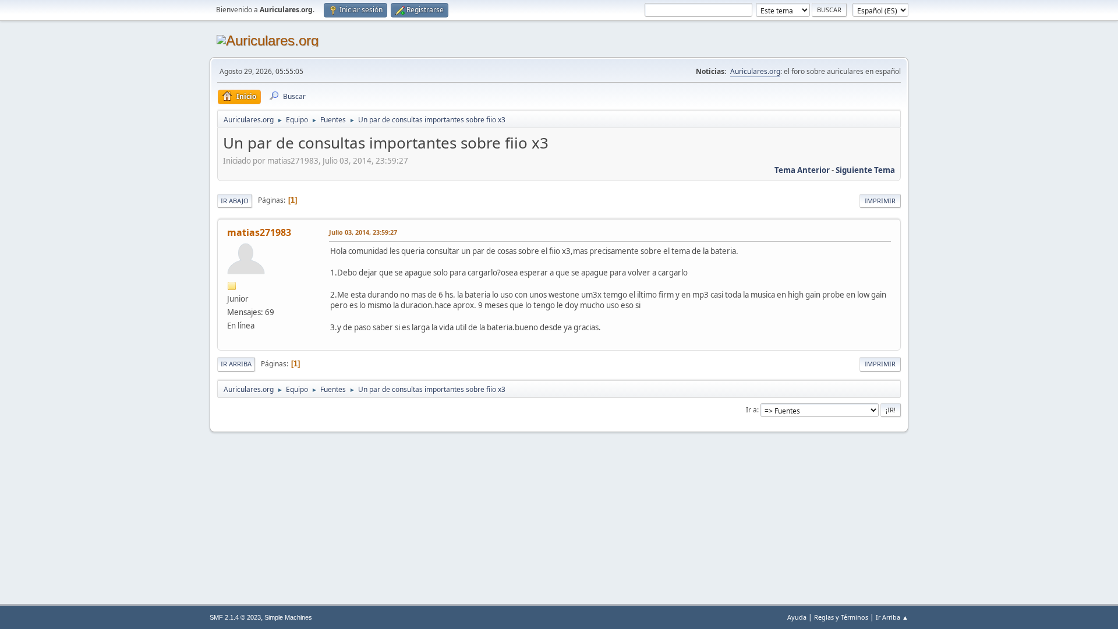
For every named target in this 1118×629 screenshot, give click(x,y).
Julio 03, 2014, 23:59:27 (363, 232)
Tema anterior (802, 170)
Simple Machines (288, 617)
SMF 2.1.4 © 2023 (235, 617)
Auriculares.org (755, 71)
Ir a (751, 410)
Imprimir (880, 200)
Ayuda (796, 617)
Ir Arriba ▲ (892, 617)
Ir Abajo (235, 200)
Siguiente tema (865, 170)
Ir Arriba (236, 363)
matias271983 (259, 232)
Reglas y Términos (841, 617)
